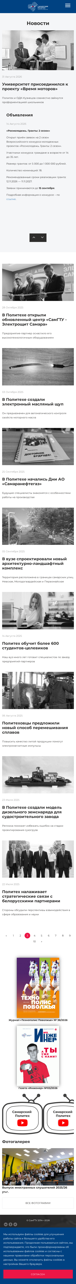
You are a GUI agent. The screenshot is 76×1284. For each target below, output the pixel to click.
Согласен (38, 1274)
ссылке (11, 199)
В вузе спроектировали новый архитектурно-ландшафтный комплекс (34, 564)
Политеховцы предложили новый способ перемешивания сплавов (35, 728)
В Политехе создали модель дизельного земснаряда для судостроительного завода (32, 812)
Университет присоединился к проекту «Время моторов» (35, 86)
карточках (32, 214)
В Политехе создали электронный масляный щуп (32, 402)
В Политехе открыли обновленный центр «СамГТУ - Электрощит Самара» (34, 320)
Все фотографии (38, 1203)
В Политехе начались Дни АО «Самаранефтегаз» (33, 481)
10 (34, 941)
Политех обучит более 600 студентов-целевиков (30, 645)
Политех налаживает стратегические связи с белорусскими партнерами (31, 896)
